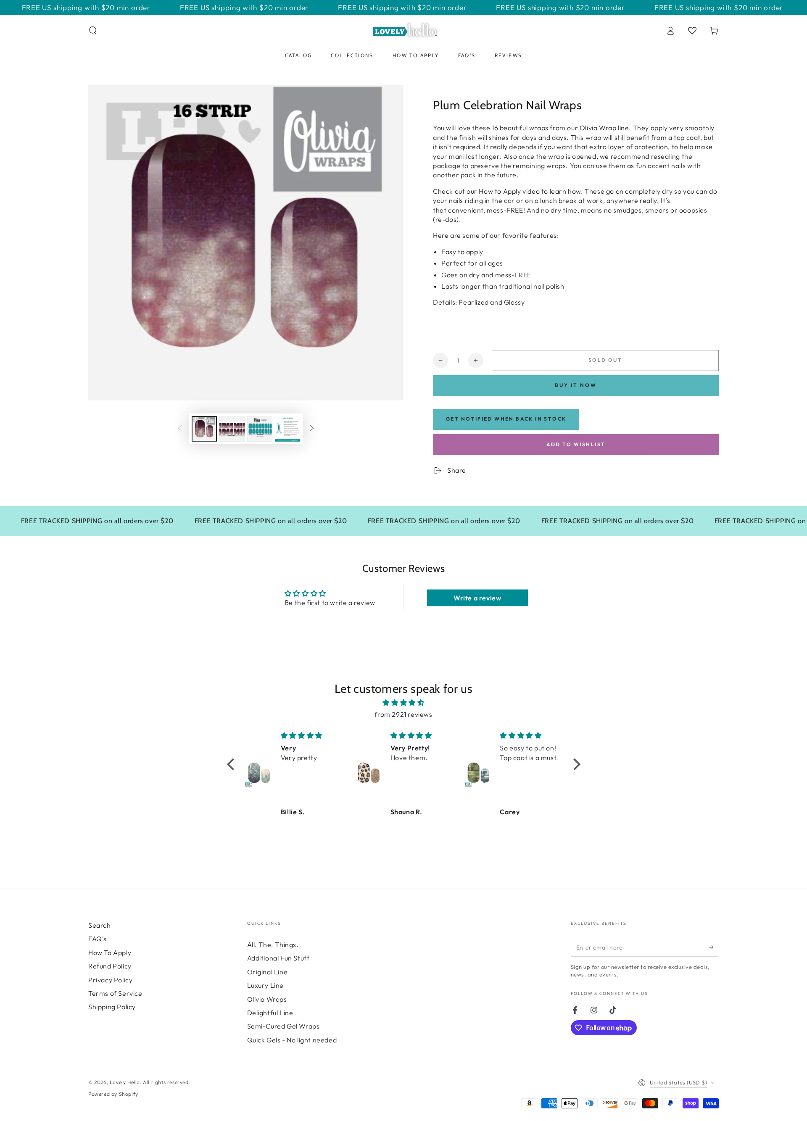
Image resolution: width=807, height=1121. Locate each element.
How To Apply (109, 952)
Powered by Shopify (113, 1094)
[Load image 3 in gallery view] (259, 429)
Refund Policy (110, 966)
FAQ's (97, 938)
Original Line (267, 972)
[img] (403, 703)
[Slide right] (312, 428)
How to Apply (500, 191)
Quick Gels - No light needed (292, 1040)
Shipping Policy (112, 1007)
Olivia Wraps (267, 999)
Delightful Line (270, 1012)
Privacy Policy (110, 980)
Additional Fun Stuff (278, 958)
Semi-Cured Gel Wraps (283, 1026)
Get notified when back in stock (506, 419)
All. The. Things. (273, 944)
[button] (93, 30)
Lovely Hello (125, 1082)
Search (99, 925)
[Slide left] (180, 428)
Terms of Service (115, 993)
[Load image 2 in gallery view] (232, 429)
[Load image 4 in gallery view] (287, 429)
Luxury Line (265, 985)
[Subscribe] (714, 947)
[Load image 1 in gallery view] (204, 429)
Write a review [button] (477, 598)
